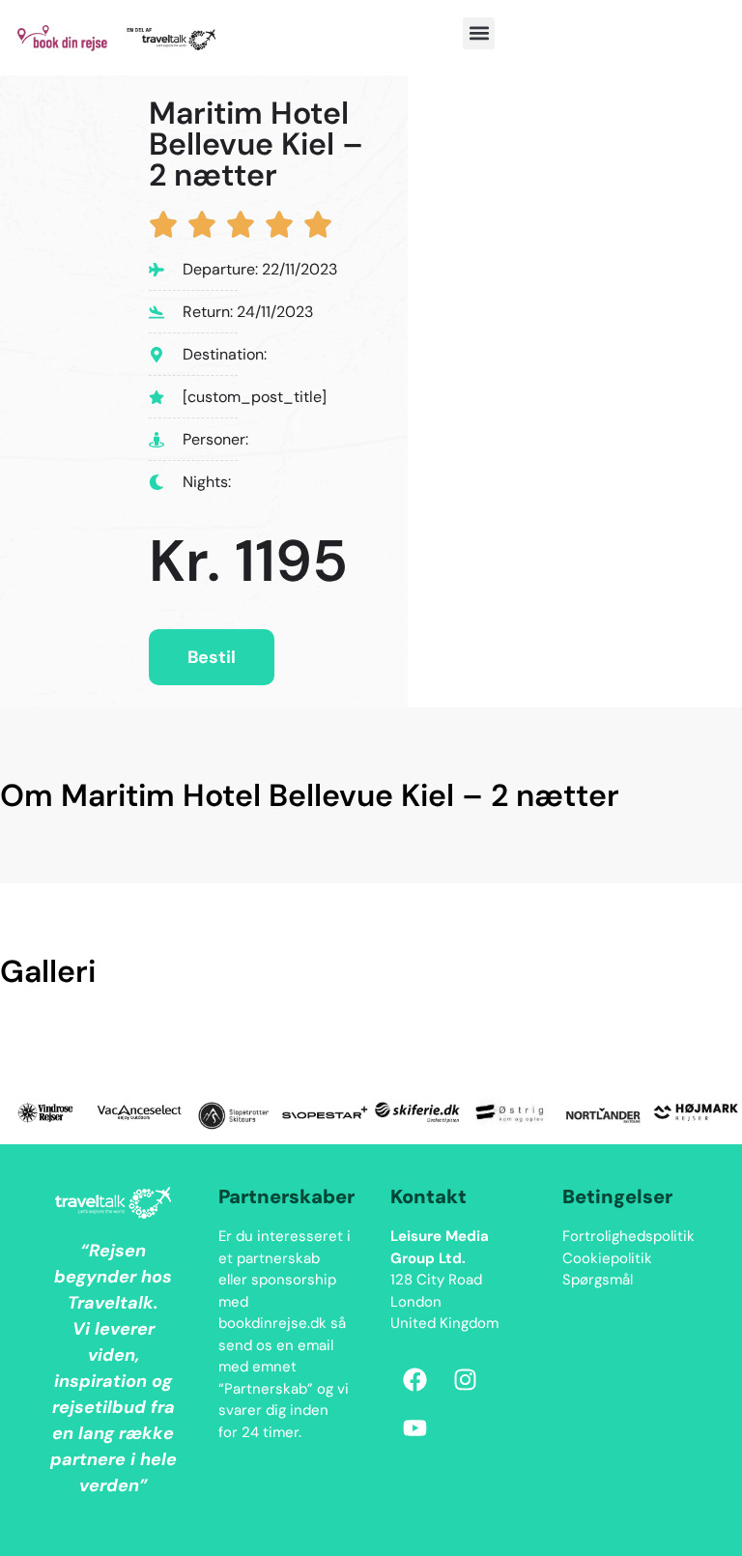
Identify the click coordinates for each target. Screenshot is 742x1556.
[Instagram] (465, 1379)
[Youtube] (414, 1427)
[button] (479, 33)
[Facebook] (414, 1379)
